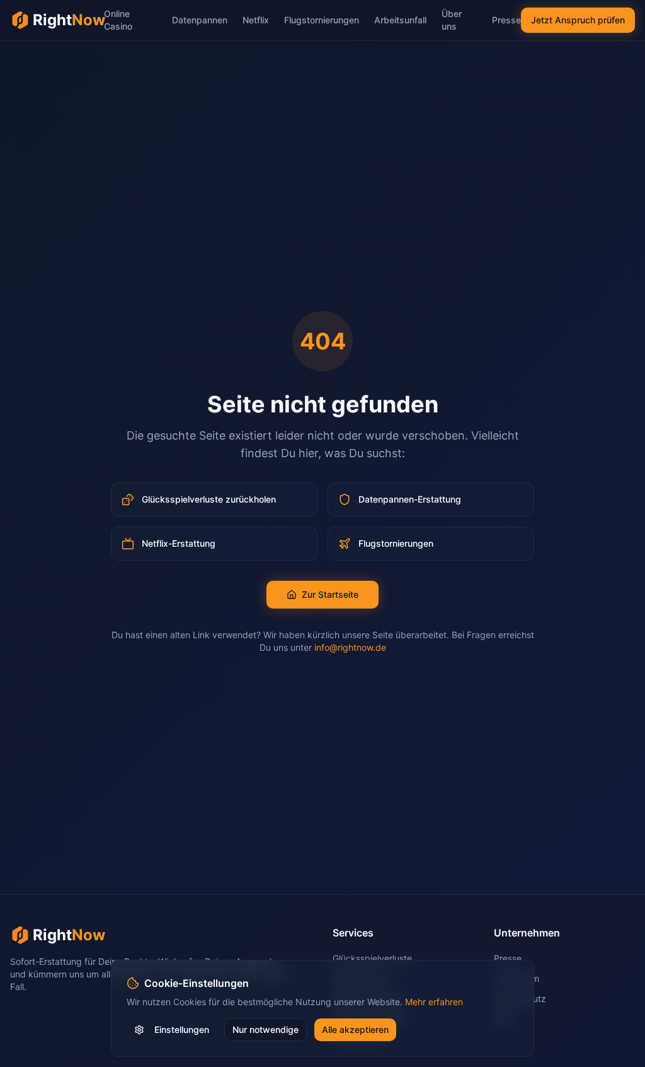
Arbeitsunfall (400, 20)
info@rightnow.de (350, 647)
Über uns (452, 20)
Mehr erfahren (434, 1001)
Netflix (256, 20)
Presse (506, 20)
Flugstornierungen (321, 20)
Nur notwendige (265, 1029)
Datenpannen (199, 20)
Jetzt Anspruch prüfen (578, 20)
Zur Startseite (330, 594)
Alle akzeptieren (355, 1029)
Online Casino (118, 20)
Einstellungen (181, 1029)
